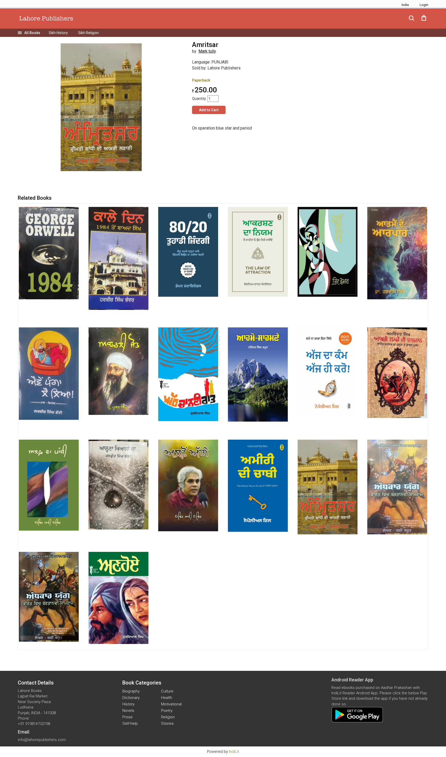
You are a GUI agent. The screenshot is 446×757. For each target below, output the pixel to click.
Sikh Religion (88, 33)
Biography (131, 691)
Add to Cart (209, 110)
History (128, 704)
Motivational (171, 704)
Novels (128, 710)
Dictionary (131, 697)
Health (166, 697)
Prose (127, 717)
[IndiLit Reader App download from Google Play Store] (357, 714)
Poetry (166, 710)
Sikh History (58, 33)
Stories (167, 723)
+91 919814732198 (34, 723)
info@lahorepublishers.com (42, 739)
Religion (168, 717)
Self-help (130, 723)
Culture (167, 691)
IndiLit (234, 751)
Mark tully (207, 51)
